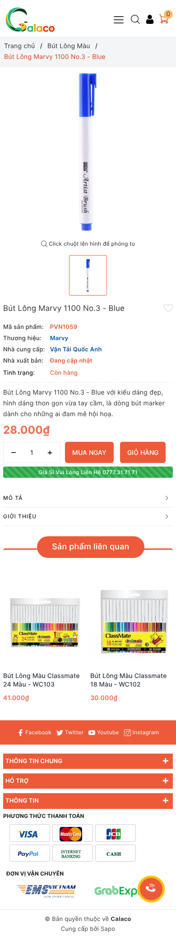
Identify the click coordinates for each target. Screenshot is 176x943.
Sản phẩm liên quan (90, 547)
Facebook (37, 732)
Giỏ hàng (142, 452)
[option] (88, 151)
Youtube (107, 732)
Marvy (59, 338)
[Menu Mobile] (119, 18)
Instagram (145, 732)
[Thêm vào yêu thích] (168, 307)
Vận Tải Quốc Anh (76, 349)
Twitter (73, 732)
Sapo (108, 929)
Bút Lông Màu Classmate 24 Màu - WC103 (41, 680)
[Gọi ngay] (151, 889)
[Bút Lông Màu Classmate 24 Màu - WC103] (44, 623)
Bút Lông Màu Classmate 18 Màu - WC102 (128, 680)
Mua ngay (89, 452)
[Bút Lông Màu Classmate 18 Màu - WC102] (131, 623)
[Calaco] (30, 19)
